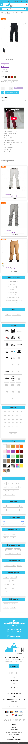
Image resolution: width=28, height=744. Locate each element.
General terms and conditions (14, 732)
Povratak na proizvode (11, 92)
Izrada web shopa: (18, 742)
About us (14, 724)
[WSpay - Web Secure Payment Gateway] (8, 715)
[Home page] (2, 12)
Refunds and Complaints (14, 739)
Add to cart (18, 88)
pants (6, 97)
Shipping (14, 737)
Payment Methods (14, 734)
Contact (14, 727)
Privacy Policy (14, 729)
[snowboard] (9, 5)
